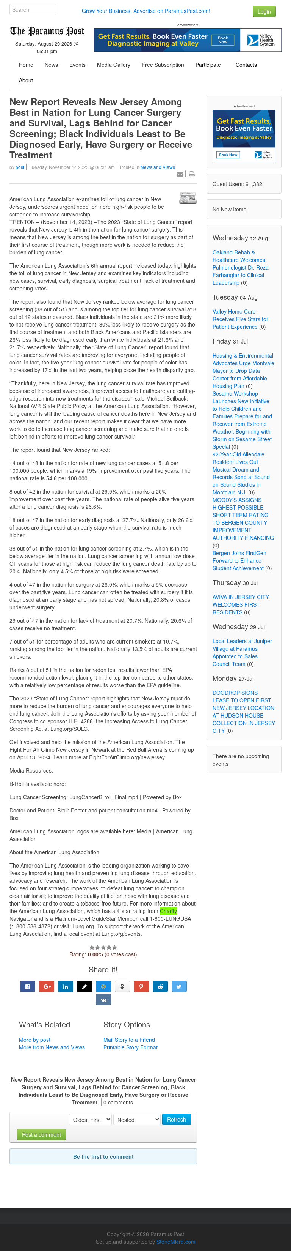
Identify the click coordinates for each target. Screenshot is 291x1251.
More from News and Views (52, 1047)
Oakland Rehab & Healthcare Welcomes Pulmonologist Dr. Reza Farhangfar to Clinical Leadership (241, 267)
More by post (34, 1039)
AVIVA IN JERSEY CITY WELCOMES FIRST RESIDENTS (241, 604)
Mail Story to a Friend (129, 1039)
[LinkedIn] (65, 986)
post (20, 167)
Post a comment (41, 1134)
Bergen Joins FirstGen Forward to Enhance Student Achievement (239, 560)
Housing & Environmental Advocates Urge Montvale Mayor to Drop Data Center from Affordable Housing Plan (243, 371)
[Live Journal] (84, 986)
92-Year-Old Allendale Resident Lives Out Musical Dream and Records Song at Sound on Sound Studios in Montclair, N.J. (241, 473)
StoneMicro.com (176, 1241)
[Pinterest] (141, 986)
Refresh (176, 1119)
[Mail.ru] (103, 986)
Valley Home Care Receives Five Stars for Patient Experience (240, 319)
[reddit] (160, 986)
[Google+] (46, 986)
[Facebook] (27, 986)
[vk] (103, 999)
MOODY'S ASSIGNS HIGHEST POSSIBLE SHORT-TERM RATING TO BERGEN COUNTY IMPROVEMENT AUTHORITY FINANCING (243, 518)
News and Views (158, 167)
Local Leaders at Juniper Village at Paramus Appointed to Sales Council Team (242, 652)
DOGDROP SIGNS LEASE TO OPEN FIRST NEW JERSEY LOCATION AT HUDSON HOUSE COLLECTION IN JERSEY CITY (244, 711)
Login (264, 11)
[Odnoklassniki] (122, 986)
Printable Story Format (130, 1047)
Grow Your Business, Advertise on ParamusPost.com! (146, 10)
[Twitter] (179, 986)
